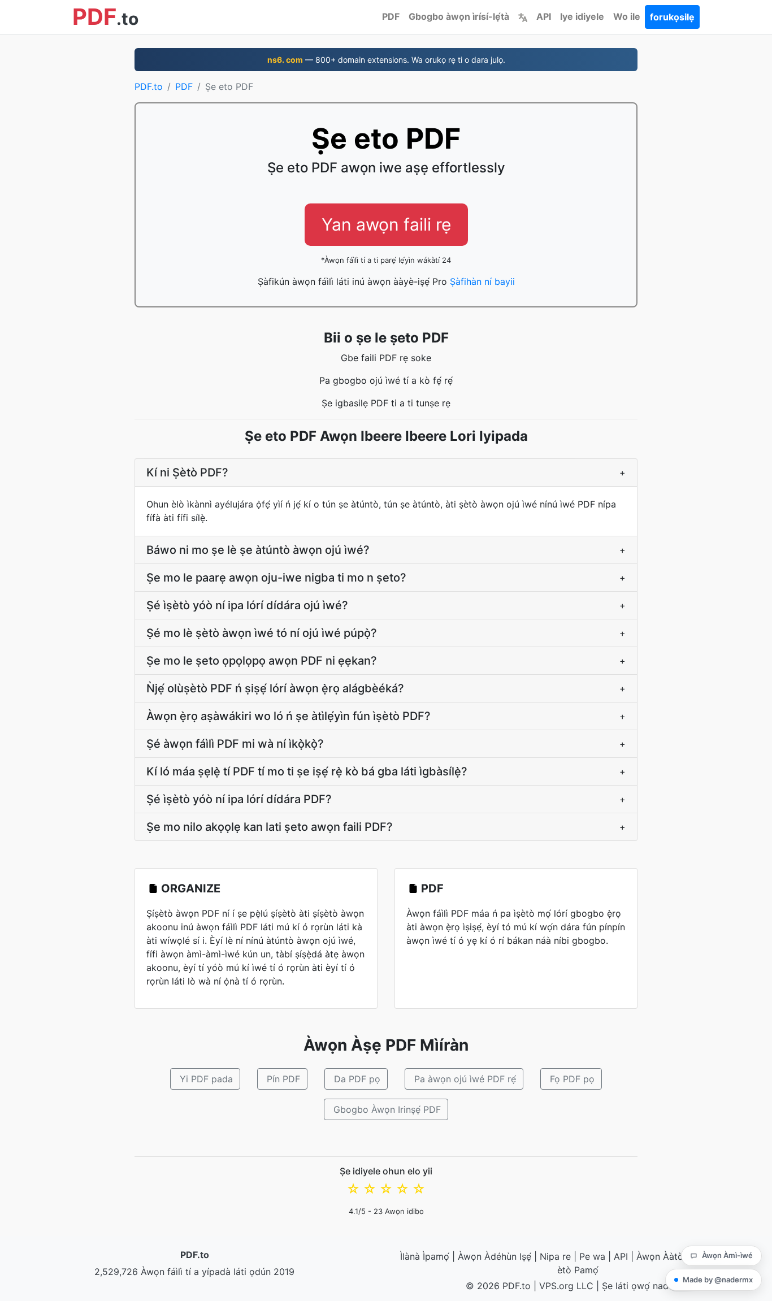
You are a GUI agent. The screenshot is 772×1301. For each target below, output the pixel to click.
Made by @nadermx (718, 1279)
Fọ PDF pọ (572, 1079)
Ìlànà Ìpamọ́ (424, 1256)
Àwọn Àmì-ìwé (727, 1255)
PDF (391, 16)
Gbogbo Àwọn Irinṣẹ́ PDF (387, 1109)
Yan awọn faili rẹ (386, 224)
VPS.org (556, 1285)
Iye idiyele (582, 16)
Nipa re (555, 1256)
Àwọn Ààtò (659, 1256)
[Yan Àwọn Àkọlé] (523, 16)
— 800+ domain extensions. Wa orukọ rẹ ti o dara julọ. (386, 59)
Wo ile (626, 16)
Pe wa (592, 1256)
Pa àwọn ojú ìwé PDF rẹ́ (465, 1079)
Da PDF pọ (357, 1079)
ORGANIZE (190, 888)
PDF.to (149, 86)
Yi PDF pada (206, 1079)
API (543, 16)
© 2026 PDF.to (498, 1285)
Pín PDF (283, 1079)
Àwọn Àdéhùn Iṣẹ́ (494, 1256)
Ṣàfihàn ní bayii (482, 281)
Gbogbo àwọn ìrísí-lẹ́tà (459, 16)
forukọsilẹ (672, 17)
